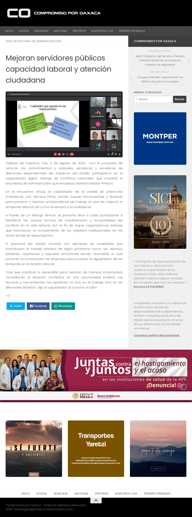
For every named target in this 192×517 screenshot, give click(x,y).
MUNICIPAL (41, 31)
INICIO (9, 31)
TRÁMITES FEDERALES (132, 31)
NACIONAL (61, 31)
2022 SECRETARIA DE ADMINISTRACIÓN (33, 41)
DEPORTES (79, 31)
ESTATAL (24, 31)
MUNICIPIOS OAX (102, 31)
